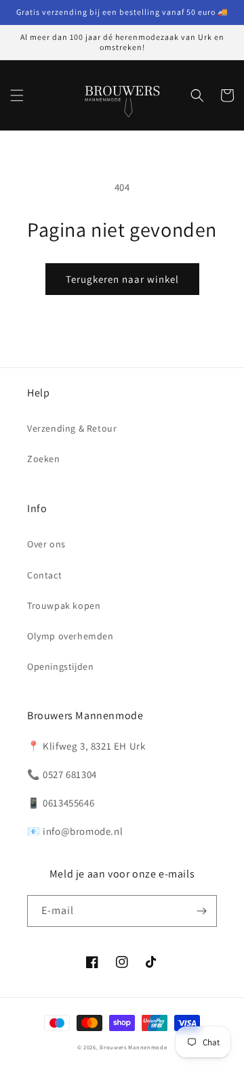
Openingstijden (60, 666)
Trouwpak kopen (63, 605)
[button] (17, 95)
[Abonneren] (201, 911)
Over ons (46, 544)
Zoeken (43, 459)
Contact (44, 575)
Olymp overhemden (70, 636)
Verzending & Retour (72, 428)
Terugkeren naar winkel (122, 279)
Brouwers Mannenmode (133, 1047)
